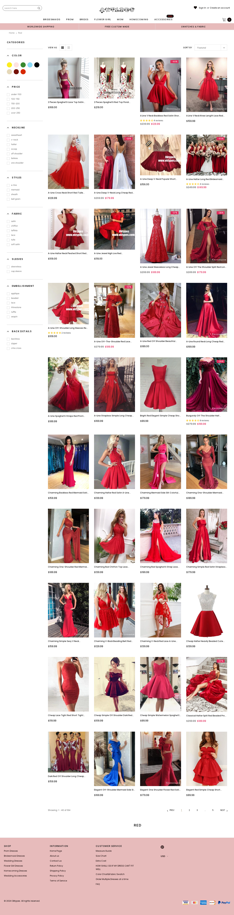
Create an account (220, 8)
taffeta (14, 230)
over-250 (15, 112)
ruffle (13, 312)
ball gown (15, 199)
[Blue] (30, 64)
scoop (14, 149)
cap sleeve (16, 271)
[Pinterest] (162, 847)
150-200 (15, 103)
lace (13, 235)
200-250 (15, 108)
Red (20, 33)
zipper (14, 343)
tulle (13, 239)
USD (163, 856)
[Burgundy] (16, 71)
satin (13, 221)
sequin (14, 316)
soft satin (15, 244)
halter (14, 144)
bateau (14, 158)
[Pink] (16, 64)
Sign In (202, 8)
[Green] (23, 64)
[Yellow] (9, 64)
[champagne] (9, 71)
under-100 (16, 94)
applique (15, 293)
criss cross (16, 348)
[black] (36, 64)
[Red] (23, 71)
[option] (41, 26)
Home (12, 33)
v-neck (14, 139)
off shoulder (16, 153)
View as (52, 47)
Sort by (187, 47)
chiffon (14, 225)
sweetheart (16, 135)
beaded (14, 298)
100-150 (15, 99)
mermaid (15, 189)
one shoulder (17, 162)
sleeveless (16, 266)
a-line (14, 185)
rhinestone (16, 307)
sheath (14, 194)
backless (15, 338)
